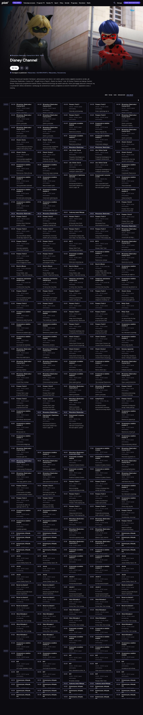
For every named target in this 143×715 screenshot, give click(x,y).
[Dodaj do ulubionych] (22, 68)
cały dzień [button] (129, 95)
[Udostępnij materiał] (27, 68)
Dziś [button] (106, 95)
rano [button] (115, 95)
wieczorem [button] (121, 95)
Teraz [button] (110, 95)
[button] (138, 100)
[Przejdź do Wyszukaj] (114, 3)
